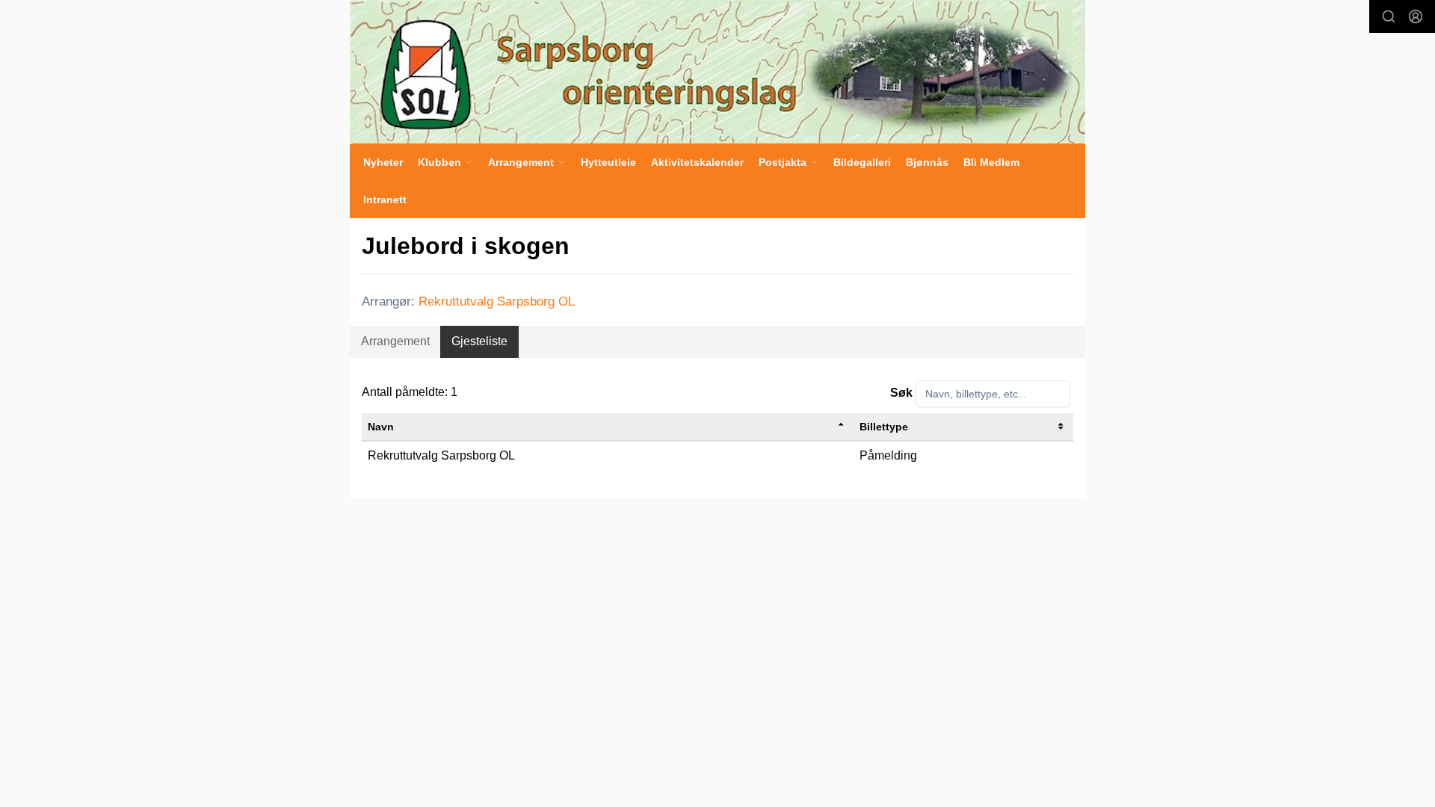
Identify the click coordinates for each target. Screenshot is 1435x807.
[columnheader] (608, 427)
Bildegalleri (862, 162)
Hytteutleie (608, 162)
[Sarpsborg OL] (717, 71)
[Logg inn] (1415, 16)
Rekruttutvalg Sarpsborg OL (497, 301)
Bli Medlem (991, 162)
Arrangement (395, 341)
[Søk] (1388, 16)
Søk (901, 392)
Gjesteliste (479, 341)
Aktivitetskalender (697, 162)
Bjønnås (927, 162)
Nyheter (383, 162)
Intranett (385, 199)
